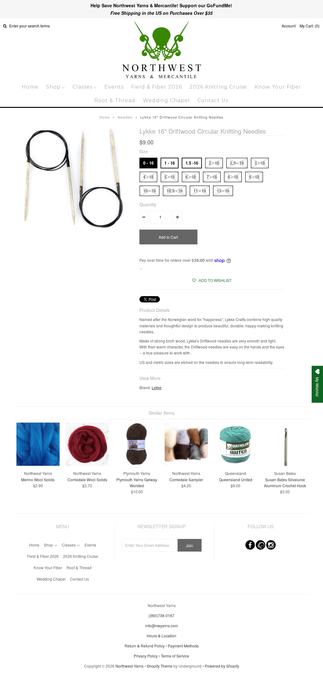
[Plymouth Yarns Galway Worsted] (136, 464)
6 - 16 (190, 177)
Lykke (157, 387)
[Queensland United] (235, 464)
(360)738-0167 (161, 615)
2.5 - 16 (237, 163)
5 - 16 (169, 177)
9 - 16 (254, 177)
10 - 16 (149, 191)
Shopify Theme (160, 666)
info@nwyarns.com (161, 625)
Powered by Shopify (222, 666)
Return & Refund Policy (145, 645)
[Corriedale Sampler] (186, 464)
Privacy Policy (146, 655)
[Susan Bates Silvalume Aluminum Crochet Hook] (285, 464)
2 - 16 (214, 163)
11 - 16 (199, 191)
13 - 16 (223, 191)
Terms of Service (175, 655)
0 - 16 (148, 163)
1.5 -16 (191, 163)
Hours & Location (161, 635)
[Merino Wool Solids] (38, 464)
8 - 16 (233, 177)
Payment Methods (183, 645)
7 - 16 (212, 177)
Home (104, 117)
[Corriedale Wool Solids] (87, 464)
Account (289, 25)
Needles (125, 117)
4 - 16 (148, 177)
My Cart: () (310, 25)
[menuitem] (30, 86)
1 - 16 (169, 163)
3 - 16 (260, 163)
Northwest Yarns (129, 666)
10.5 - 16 (175, 191)
